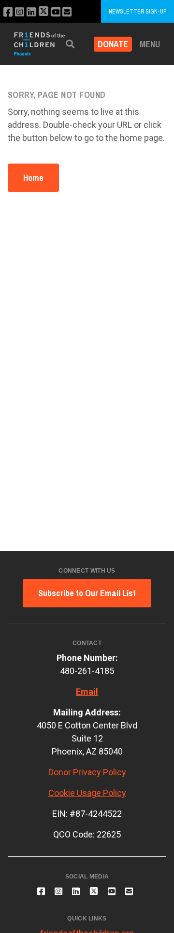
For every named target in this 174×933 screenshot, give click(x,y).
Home (33, 178)
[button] (70, 44)
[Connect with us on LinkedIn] (31, 12)
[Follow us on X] (43, 12)
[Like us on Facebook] (8, 12)
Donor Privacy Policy (87, 772)
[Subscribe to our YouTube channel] (55, 12)
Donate (113, 44)
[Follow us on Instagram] (19, 12)
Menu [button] (150, 44)
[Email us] (67, 12)
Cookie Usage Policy (87, 793)
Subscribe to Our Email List (87, 593)
